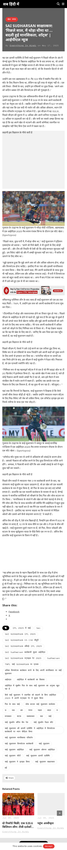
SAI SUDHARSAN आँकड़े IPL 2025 (23, 646)
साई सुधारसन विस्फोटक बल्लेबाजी (19, 743)
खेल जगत (11, 19)
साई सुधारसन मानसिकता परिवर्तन (19, 737)
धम (21, 710)
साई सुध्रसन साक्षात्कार (45, 762)
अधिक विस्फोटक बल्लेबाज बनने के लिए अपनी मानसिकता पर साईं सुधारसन (33, 672)
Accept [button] (48, 846)
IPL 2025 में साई (22, 628)
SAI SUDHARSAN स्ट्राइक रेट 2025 (23, 658)
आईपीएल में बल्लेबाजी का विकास (30, 679)
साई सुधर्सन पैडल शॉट (43, 722)
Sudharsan (53, 658)
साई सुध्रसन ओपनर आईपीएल (42, 750)
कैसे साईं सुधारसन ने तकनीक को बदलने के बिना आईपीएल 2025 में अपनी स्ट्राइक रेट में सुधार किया (30, 697)
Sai (38, 628)
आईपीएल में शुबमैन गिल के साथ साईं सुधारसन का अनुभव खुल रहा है (32, 687)
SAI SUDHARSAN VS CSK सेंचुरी (21, 640)
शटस (19, 716)
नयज (30, 710)
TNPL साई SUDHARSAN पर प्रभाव (21, 664)
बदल (49, 710)
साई (49, 716)
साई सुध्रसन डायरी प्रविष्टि (38, 756)
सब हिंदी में (11, 4)
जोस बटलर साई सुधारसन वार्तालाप (40, 704)
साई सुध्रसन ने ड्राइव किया (17, 762)
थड (13, 710)
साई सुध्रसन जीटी (13, 756)
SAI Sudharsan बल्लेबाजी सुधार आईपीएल (25, 652)
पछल (40, 710)
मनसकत (8, 716)
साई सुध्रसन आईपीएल (14, 750)
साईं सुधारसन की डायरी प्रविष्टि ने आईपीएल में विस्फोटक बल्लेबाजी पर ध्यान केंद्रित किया (30, 730)
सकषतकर (30, 716)
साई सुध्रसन (44, 743)
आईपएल (8, 679)
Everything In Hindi (23, 45)
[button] (63, 4)
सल (41, 716)
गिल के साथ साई (12, 704)
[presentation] (59, 813)
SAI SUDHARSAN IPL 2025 (20, 634)
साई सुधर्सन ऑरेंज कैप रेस (16, 722)
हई (6, 768)
